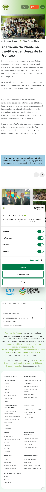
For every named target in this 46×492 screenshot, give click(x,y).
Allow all (23, 267)
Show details (34, 260)
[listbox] (23, 308)
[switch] (40, 238)
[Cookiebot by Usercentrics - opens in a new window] (34, 208)
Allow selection (23, 274)
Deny (23, 282)
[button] (42, 7)
